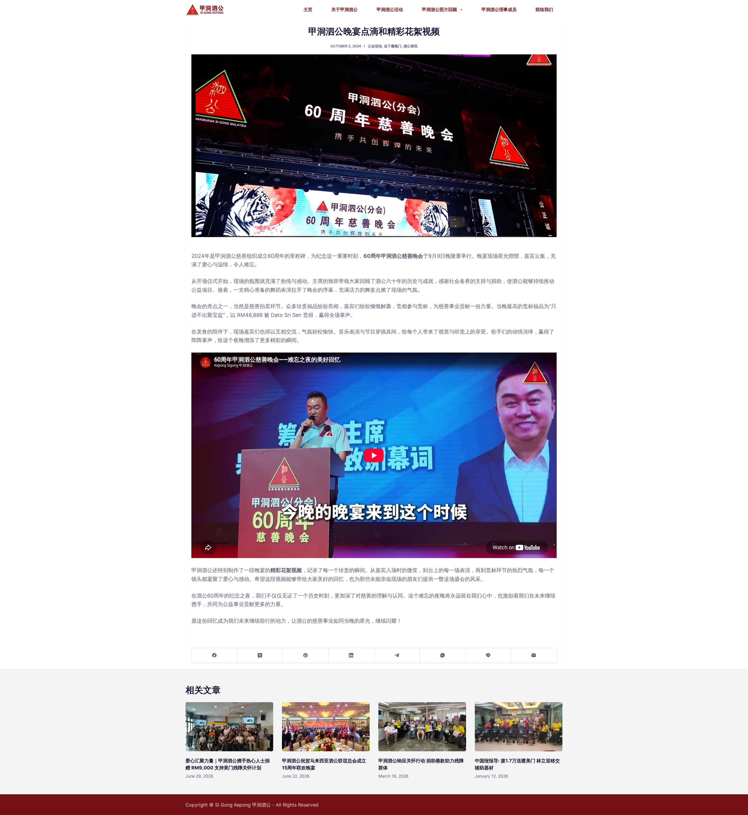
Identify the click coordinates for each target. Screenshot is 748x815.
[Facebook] (214, 655)
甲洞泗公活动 (390, 9)
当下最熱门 (392, 46)
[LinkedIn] (351, 655)
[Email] (534, 655)
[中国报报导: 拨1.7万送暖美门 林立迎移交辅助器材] (518, 727)
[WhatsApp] (442, 655)
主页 (308, 9)
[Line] (488, 655)
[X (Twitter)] (260, 655)
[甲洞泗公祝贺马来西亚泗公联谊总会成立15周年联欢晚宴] (326, 727)
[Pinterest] (305, 655)
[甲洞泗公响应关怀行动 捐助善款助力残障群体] (422, 727)
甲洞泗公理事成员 (499, 9)
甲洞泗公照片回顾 (439, 9)
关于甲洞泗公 (344, 9)
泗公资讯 (411, 46)
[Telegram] (397, 655)
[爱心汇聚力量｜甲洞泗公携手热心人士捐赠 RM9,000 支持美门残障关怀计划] (229, 727)
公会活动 (375, 46)
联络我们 (544, 9)
